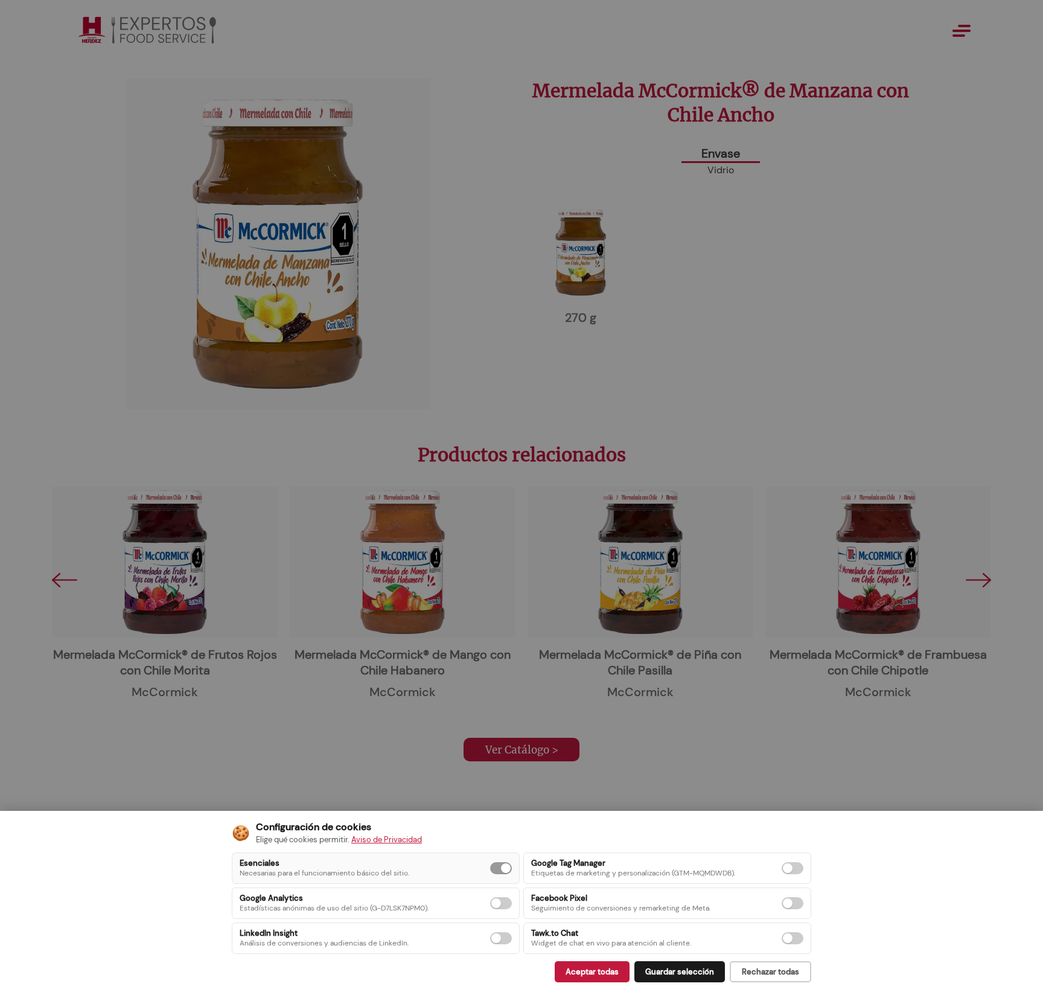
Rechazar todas (770, 972)
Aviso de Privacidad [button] (386, 839)
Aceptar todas (592, 972)
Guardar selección (679, 972)
